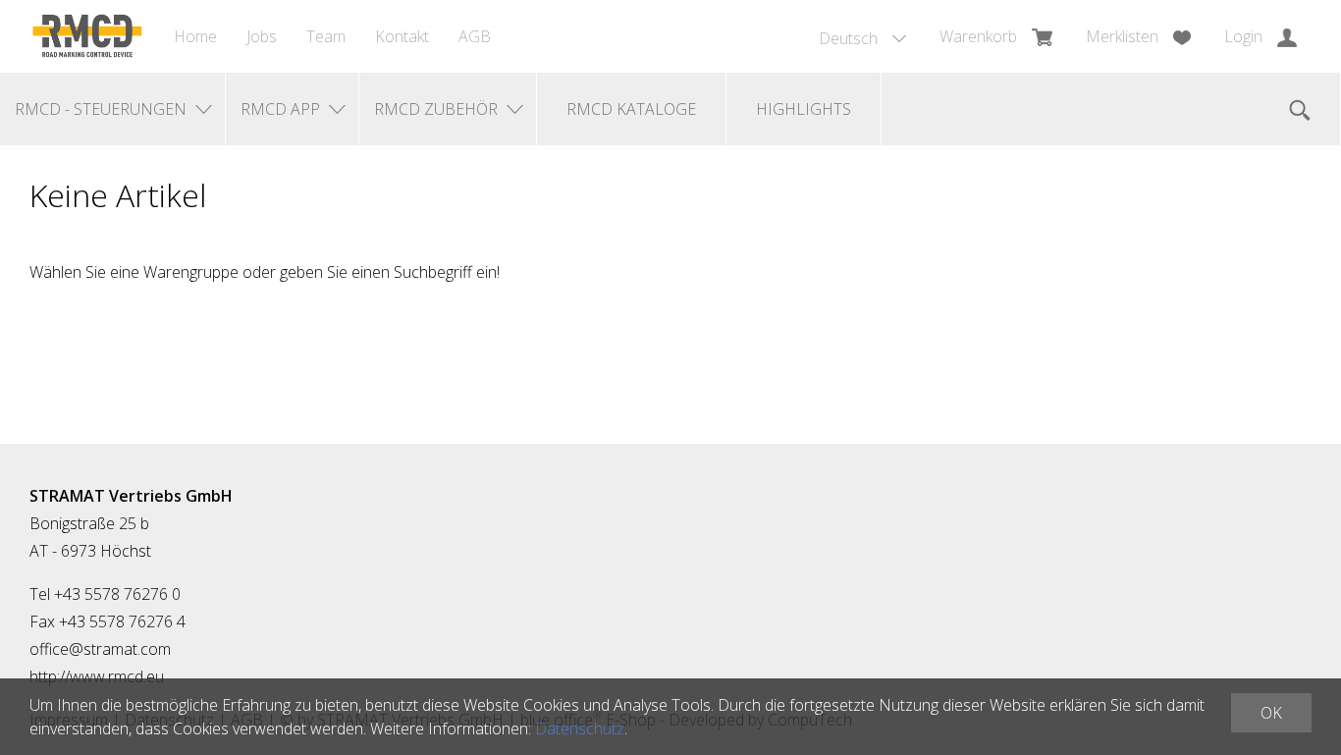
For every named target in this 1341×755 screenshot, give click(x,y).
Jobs (261, 36)
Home (195, 36)
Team (326, 36)
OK (1271, 713)
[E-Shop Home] (86, 36)
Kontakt (402, 36)
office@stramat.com (100, 649)
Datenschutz (579, 728)
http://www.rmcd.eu (96, 676)
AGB (474, 36)
